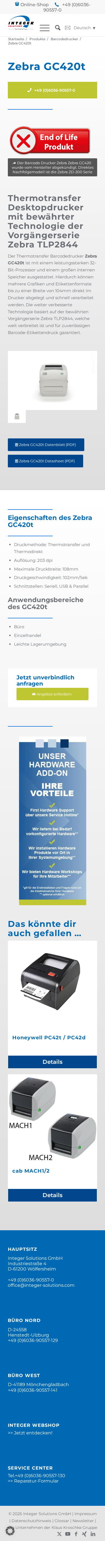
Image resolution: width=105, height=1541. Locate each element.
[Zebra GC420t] (52, 380)
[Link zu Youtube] (68, 1534)
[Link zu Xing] (84, 1534)
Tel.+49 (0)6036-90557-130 (36, 1475)
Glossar (62, 1520)
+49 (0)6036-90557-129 (33, 1340)
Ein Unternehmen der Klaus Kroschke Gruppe (52, 1527)
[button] (10, 1531)
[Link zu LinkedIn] (93, 1534)
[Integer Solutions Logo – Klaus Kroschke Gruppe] (21, 25)
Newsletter (83, 1520)
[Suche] (55, 28)
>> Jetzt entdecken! (30, 1433)
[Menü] (42, 28)
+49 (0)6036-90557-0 (31, 1280)
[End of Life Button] (50, 140)
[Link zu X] (59, 1534)
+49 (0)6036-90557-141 (32, 1390)
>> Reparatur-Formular (33, 1481)
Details (52, 1061)
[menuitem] (42, 28)
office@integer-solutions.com (41, 1285)
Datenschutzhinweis (31, 1520)
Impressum (85, 1513)
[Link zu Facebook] (76, 1534)
